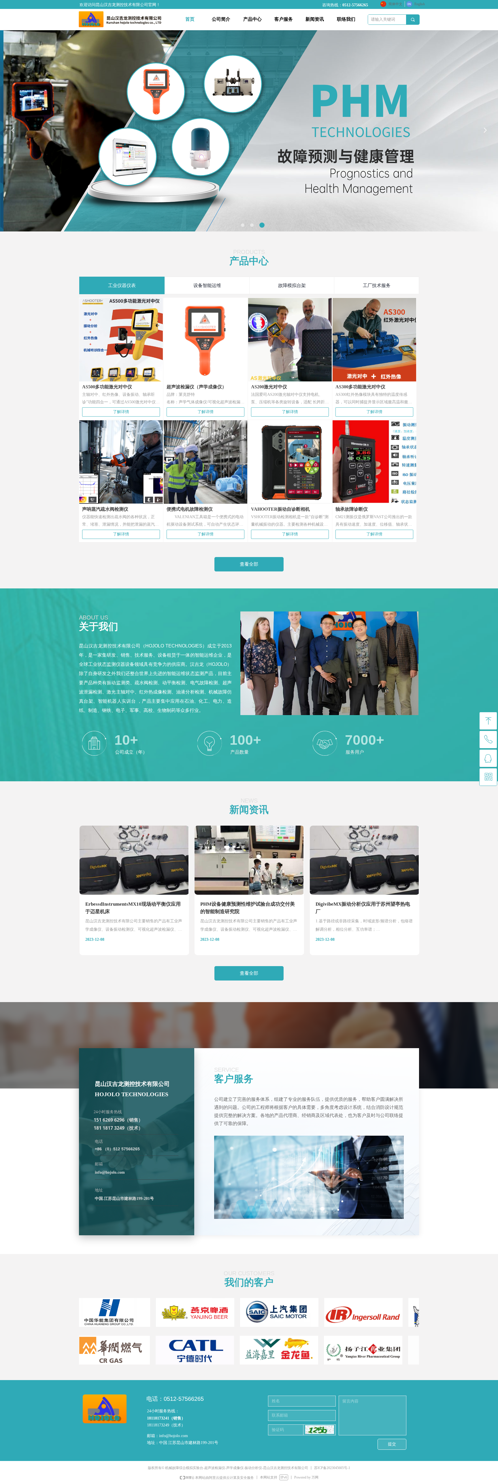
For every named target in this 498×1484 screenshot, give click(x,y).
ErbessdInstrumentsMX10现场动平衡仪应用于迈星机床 (133, 907)
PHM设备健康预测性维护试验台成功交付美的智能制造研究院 (247, 907)
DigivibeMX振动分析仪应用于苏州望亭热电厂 (363, 907)
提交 (392, 1444)
